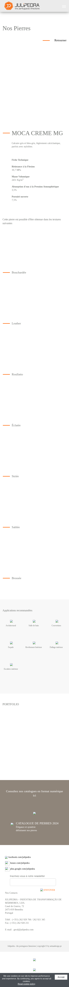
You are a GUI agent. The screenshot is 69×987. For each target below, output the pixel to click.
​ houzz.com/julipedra (19, 863)
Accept (61, 977)
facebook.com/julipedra (19, 857)
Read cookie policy (26, 984)
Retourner (60, 40)
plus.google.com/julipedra (22, 869)
